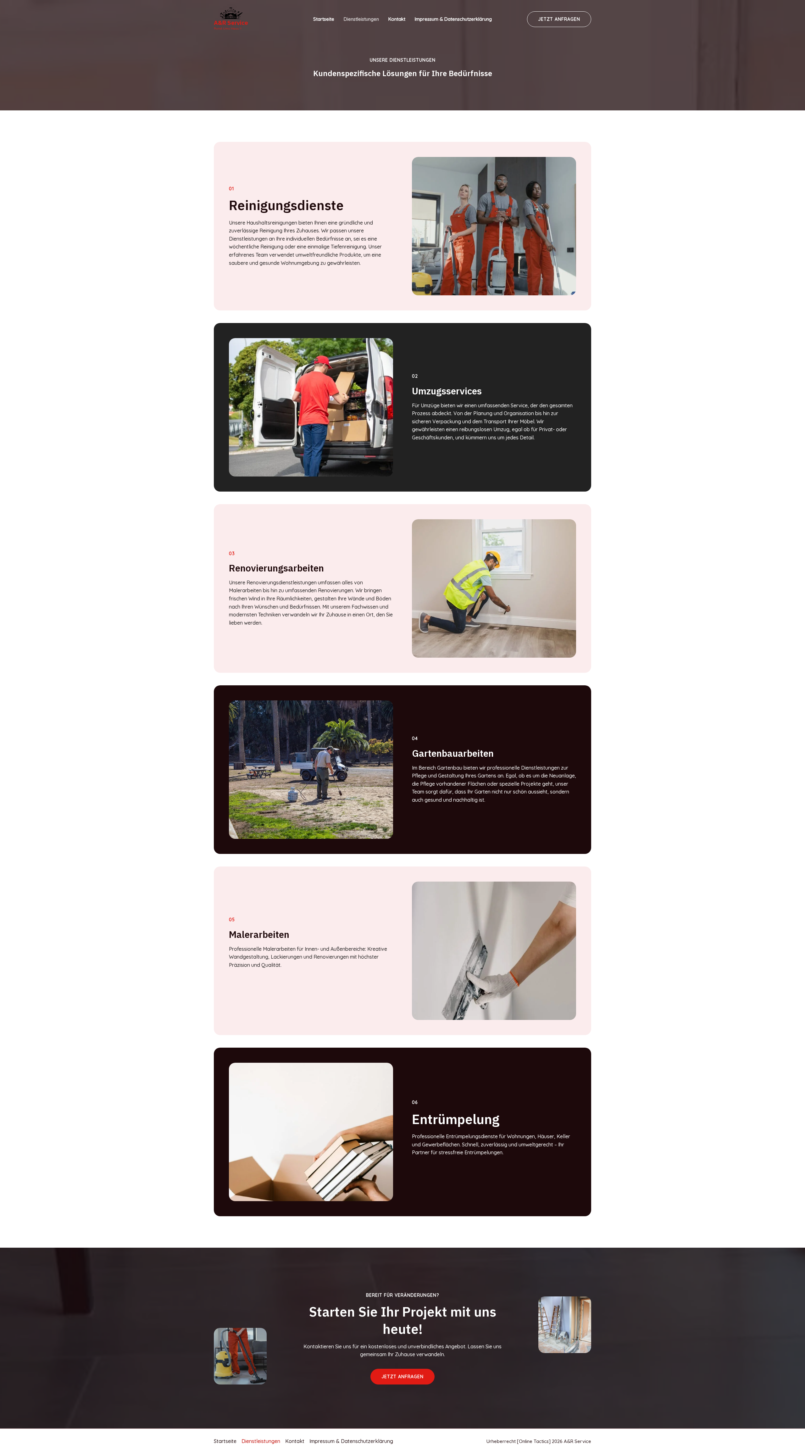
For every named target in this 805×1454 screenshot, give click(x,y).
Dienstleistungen (361, 19)
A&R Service (231, 22)
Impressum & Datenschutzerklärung (453, 19)
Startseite (323, 19)
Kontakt (396, 19)
